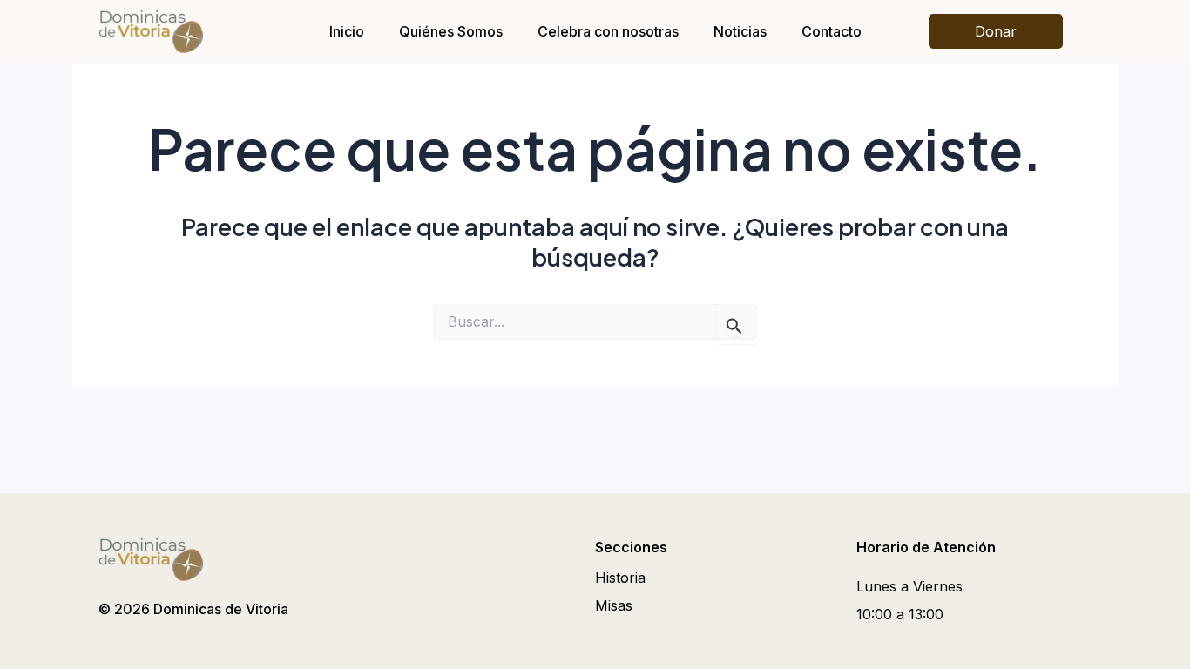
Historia (620, 577)
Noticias (740, 31)
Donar (996, 31)
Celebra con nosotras (608, 31)
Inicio (346, 31)
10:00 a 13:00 (899, 614)
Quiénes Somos (451, 31)
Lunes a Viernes (909, 586)
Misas (613, 605)
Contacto (831, 31)
